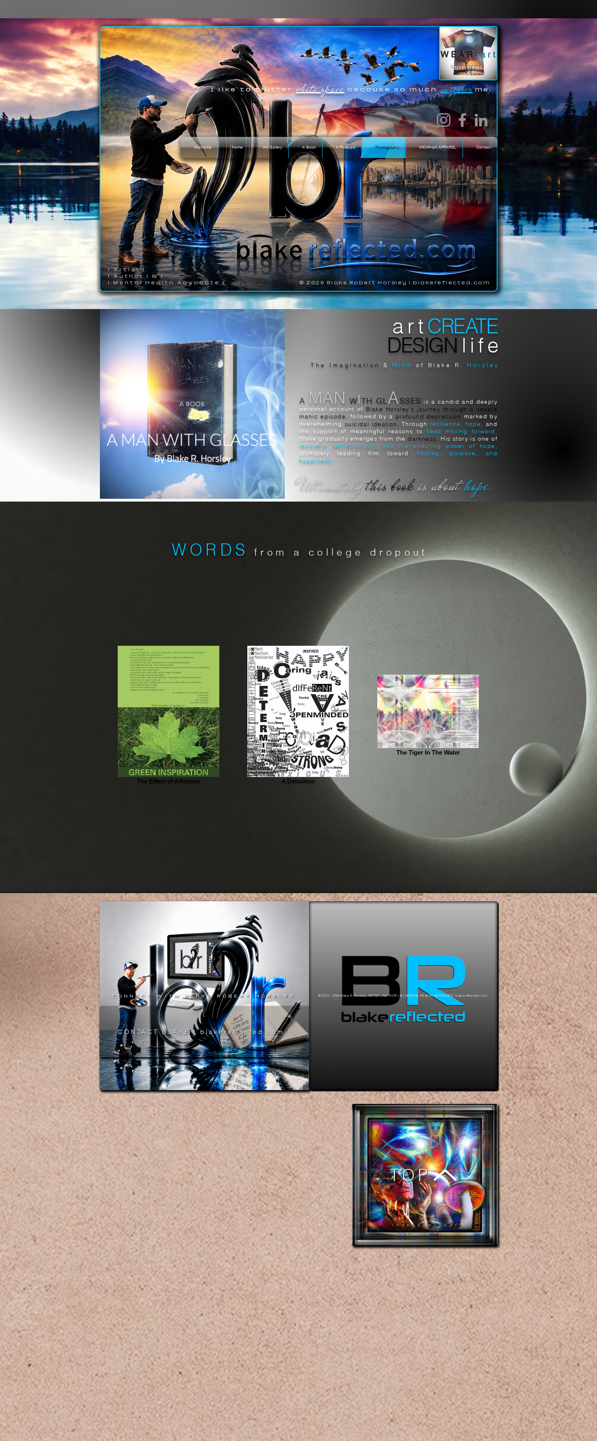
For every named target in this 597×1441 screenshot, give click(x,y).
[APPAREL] (468, 53)
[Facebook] (462, 120)
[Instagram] (444, 120)
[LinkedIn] (481, 120)
